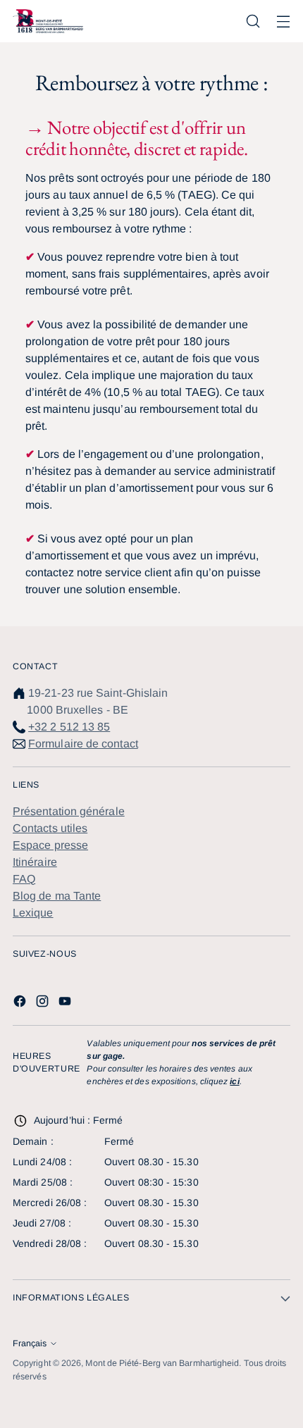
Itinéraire (35, 862)
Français (30, 1343)
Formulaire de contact (83, 744)
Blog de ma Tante (57, 896)
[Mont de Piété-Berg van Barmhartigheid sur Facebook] (21, 1003)
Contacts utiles (50, 828)
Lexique (33, 913)
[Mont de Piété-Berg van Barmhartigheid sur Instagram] (43, 1003)
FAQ (24, 879)
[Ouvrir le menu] (282, 21)
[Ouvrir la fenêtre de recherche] (252, 21)
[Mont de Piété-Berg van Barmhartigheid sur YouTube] (66, 1003)
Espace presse (50, 845)
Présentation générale (69, 811)
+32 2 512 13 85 (69, 727)
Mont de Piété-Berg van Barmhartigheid (162, 1363)
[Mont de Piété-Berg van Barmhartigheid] (48, 20)
